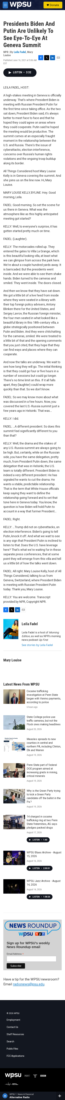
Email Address (15, 953)
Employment (13, 1020)
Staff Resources (15, 1034)
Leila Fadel (20, 52)
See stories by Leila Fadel (37, 645)
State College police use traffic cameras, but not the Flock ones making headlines (43, 720)
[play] (5, 1095)
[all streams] (60, 1096)
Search (10, 1041)
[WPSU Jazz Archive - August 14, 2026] (14, 886)
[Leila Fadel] (10, 629)
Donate (54, 5)
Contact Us (12, 1027)
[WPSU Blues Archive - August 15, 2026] (14, 858)
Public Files (12, 1049)
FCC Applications (15, 1056)
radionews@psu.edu (28, 984)
